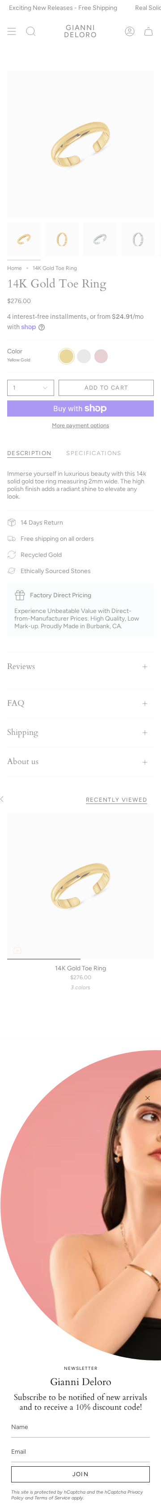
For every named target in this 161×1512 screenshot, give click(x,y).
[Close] (147, 1098)
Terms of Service (52, 1498)
